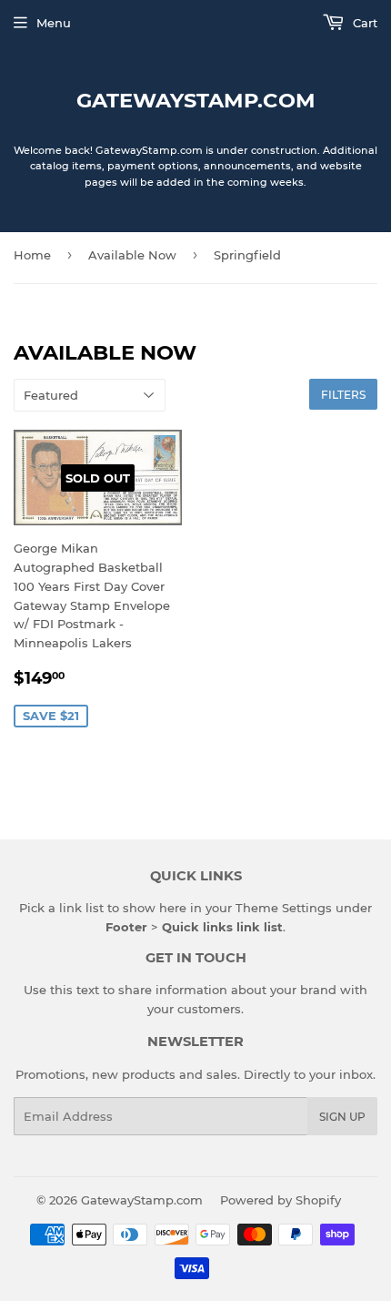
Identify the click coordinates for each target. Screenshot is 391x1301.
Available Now (132, 255)
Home (32, 255)
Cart (363, 22)
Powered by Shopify (280, 1200)
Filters (343, 394)
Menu (53, 22)
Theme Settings (284, 907)
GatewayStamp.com (196, 100)
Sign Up (342, 1116)
